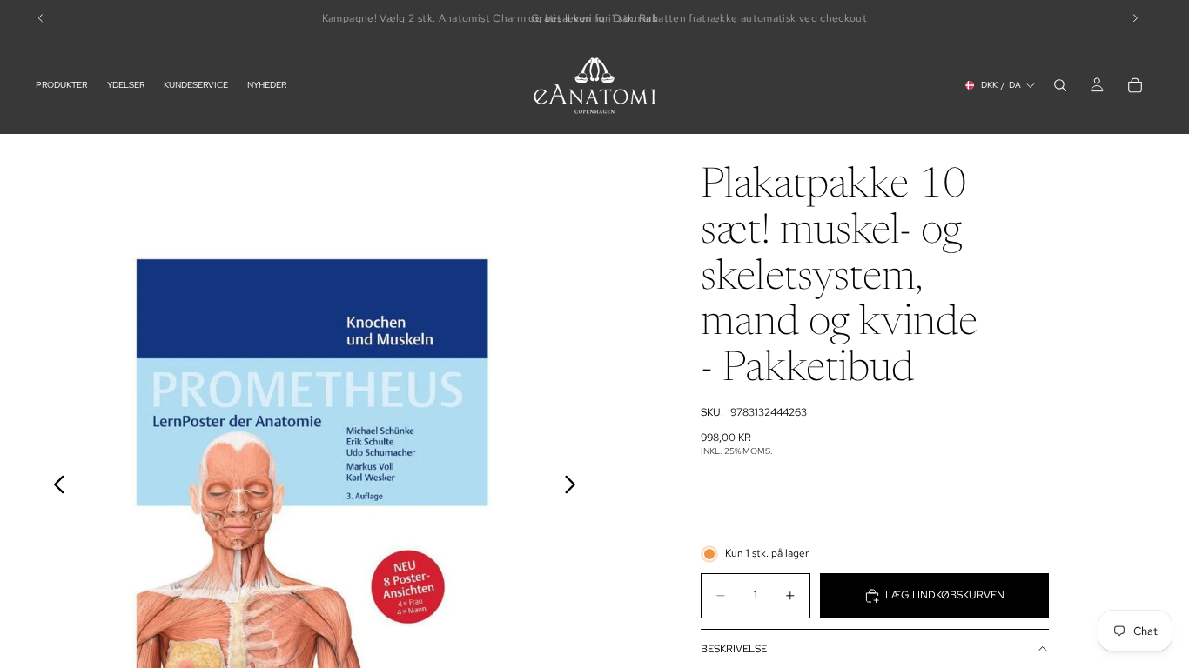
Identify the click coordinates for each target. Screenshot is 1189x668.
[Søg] (1060, 85)
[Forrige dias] (54, 488)
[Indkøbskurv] (1135, 85)
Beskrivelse (734, 649)
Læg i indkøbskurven (944, 595)
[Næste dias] (574, 488)
